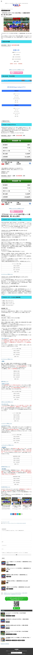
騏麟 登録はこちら (4, 381)
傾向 (18, 523)
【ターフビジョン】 (5, 338)
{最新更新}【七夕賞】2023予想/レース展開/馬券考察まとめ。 (17, 574)
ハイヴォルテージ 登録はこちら (7, 445)
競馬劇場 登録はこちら (5, 466)
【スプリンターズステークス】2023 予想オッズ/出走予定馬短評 (17, 631)
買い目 (22, 523)
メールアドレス (4, 545)
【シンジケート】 (4, 404)
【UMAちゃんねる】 (5, 383)
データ (6, 523)
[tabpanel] (6, 504)
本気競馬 (16, 649)
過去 (23, 523)
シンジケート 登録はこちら (6, 423)
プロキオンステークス (13, 523)
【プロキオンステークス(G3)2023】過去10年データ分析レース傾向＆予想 (27, 506)
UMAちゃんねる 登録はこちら (7, 401)
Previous (2, 505)
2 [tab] (15, 511)
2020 (4, 523)
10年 (2, 523)
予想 (17, 523)
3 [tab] (16, 511)
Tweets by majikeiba (5, 643)
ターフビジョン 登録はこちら (7, 274)
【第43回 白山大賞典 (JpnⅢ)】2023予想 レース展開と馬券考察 (17, 625)
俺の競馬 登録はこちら (5, 486)
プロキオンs (8, 523)
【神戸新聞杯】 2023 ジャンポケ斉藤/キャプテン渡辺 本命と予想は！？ (18, 637)
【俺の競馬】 (3, 468)
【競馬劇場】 (3, 447)
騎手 (25, 523)
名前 (2, 541)
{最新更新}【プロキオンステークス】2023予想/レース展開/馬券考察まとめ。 (16, 506)
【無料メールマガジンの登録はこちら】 (16, 69)
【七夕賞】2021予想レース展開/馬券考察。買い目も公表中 (12, 594)
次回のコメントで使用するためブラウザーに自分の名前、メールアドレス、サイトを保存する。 (15, 552)
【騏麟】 (3, 361)
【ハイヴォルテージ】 (5, 425)
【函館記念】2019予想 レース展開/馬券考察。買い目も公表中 (17, 580)
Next (31, 505)
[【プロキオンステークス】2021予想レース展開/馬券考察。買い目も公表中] (17, 514)
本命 (20, 523)
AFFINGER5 (23, 653)
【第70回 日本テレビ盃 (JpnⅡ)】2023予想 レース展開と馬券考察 (17, 619)
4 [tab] (17, 511)
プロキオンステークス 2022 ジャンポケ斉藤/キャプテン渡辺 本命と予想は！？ (6, 506)
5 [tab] (19, 511)
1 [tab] (13, 511)
